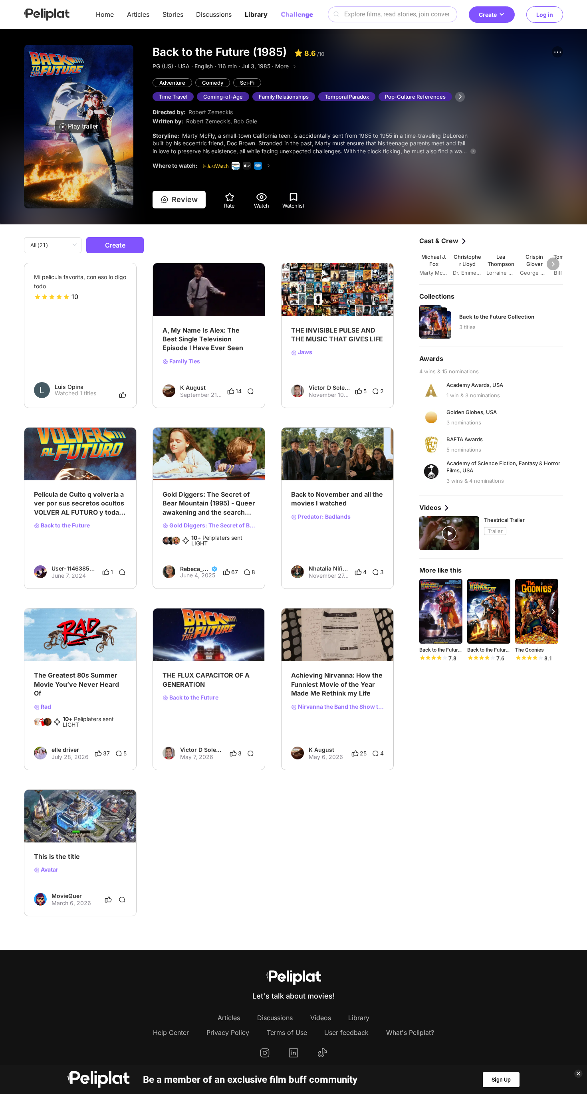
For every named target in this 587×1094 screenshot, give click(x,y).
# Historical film (54, 467)
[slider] (52, 297)
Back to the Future (65, 525)
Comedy (212, 82)
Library (256, 14)
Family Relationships (284, 96)
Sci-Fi (247, 82)
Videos (320, 1018)
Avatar (49, 869)
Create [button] (488, 14)
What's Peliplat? (410, 1032)
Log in (544, 14)
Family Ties (184, 361)
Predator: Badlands (324, 516)
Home (105, 14)
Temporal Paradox (347, 96)
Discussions (214, 14)
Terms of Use (287, 1032)
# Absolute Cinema (316, 648)
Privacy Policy (227, 1032)
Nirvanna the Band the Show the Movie (340, 707)
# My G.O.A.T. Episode (192, 303)
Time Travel (173, 96)
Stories (173, 14)
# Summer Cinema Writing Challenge (80, 648)
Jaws (304, 352)
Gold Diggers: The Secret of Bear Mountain (211, 525)
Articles (138, 14)
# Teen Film (92, 467)
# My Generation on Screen (198, 648)
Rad (45, 707)
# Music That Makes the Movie (331, 303)
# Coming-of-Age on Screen (199, 467)
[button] (557, 51)
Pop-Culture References (415, 96)
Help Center (171, 1032)
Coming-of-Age (223, 96)
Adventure (172, 82)
